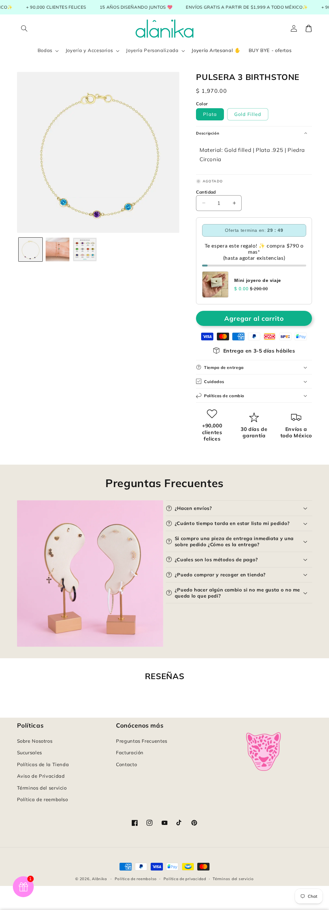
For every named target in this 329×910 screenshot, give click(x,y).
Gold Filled (248, 114)
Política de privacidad (185, 878)
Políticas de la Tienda (43, 764)
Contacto (126, 764)
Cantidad (206, 192)
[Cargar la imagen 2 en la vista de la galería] (57, 249)
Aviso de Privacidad (41, 776)
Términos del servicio (42, 788)
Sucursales (29, 752)
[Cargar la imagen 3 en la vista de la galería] (85, 249)
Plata (210, 114)
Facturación (130, 752)
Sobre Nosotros (35, 741)
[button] (24, 28)
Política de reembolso (42, 799)
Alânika (99, 878)
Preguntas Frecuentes (141, 741)
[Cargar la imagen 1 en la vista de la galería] (30, 249)
